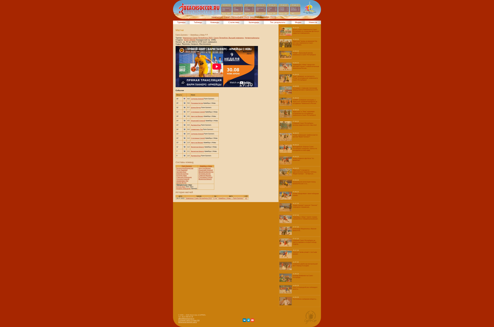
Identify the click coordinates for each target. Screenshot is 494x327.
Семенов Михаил (205, 175)
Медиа (298, 22)
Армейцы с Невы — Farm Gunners (230, 198)
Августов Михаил (197, 116)
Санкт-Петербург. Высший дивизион (229, 38)
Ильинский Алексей (198, 121)
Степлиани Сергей (198, 112)
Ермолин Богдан (182, 174)
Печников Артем (197, 103)
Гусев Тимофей (181, 170)
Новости (313, 22)
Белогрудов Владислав (184, 168)
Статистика (233, 22)
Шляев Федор (196, 107)
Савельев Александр (184, 177)
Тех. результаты (277, 22)
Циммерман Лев (197, 129)
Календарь (254, 22)
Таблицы (198, 22)
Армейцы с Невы (197, 35)
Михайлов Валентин (206, 172)
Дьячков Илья (196, 125)
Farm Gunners (182, 35)
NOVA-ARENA (189, 40)
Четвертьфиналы (252, 38)
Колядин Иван (181, 175)
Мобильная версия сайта (187, 322)
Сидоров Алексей (197, 99)
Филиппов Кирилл (197, 147)
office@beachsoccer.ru (186, 319)
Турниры (181, 22)
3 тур (215, 198)
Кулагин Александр (183, 188)
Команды (214, 22)
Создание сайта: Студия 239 (189, 320)
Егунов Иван (180, 187)
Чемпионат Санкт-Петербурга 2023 (198, 38)
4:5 (246, 198)
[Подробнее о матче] (226, 9)
